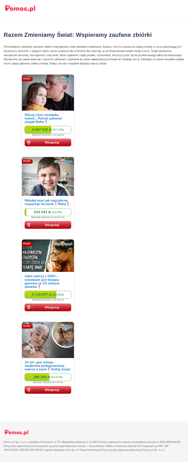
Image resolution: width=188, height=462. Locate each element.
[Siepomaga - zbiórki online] (47, 112)
